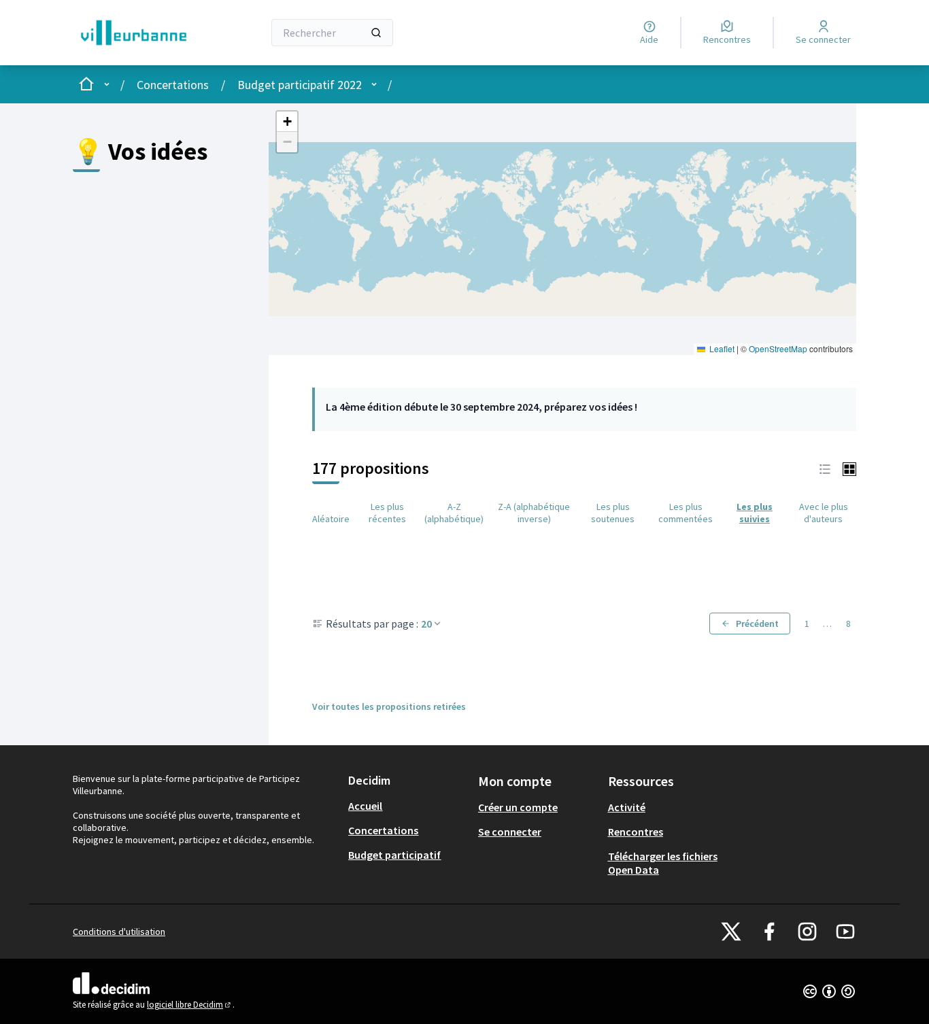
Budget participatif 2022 (299, 84)
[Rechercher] (376, 33)
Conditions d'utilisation (119, 931)
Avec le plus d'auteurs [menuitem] (823, 512)
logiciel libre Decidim (190, 1004)
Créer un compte (518, 807)
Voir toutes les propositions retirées (389, 706)
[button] (287, 122)
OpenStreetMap (778, 348)
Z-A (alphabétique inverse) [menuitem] (534, 512)
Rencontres (635, 831)
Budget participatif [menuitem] (394, 854)
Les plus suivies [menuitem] (755, 512)
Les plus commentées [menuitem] (685, 512)
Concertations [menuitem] (383, 830)
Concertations (173, 84)
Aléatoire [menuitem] (331, 519)
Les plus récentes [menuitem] (387, 512)
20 (426, 623)
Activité (626, 807)
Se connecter (509, 831)
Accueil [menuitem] (365, 806)
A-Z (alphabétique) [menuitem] (454, 512)
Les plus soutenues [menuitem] (613, 512)
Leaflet (720, 348)
